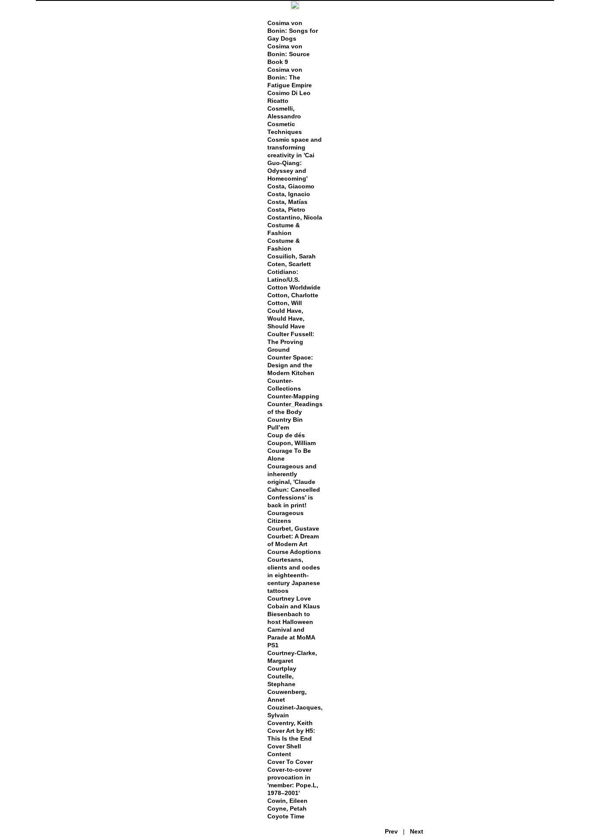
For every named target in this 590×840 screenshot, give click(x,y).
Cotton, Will (284, 302)
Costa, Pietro (286, 209)
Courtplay (281, 668)
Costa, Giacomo (290, 186)
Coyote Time (286, 816)
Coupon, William (291, 442)
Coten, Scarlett (289, 264)
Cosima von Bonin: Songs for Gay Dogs (292, 30)
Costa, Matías (287, 201)
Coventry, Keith (290, 722)
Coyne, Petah (287, 808)
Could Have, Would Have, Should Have (286, 318)
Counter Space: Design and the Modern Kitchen (290, 365)
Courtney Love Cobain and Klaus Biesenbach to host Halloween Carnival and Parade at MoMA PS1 (293, 622)
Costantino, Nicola (294, 217)
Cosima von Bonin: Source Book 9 (288, 54)
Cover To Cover (290, 761)
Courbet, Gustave (293, 528)
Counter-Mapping (293, 396)
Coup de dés (286, 435)
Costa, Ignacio (288, 194)
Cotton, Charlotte (292, 295)
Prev (391, 831)
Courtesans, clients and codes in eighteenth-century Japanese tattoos (293, 575)
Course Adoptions (294, 551)
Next (416, 831)
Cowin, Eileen (287, 800)
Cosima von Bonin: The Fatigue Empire (289, 77)
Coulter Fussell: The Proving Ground (290, 342)
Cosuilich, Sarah (291, 256)
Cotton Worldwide (293, 287)
